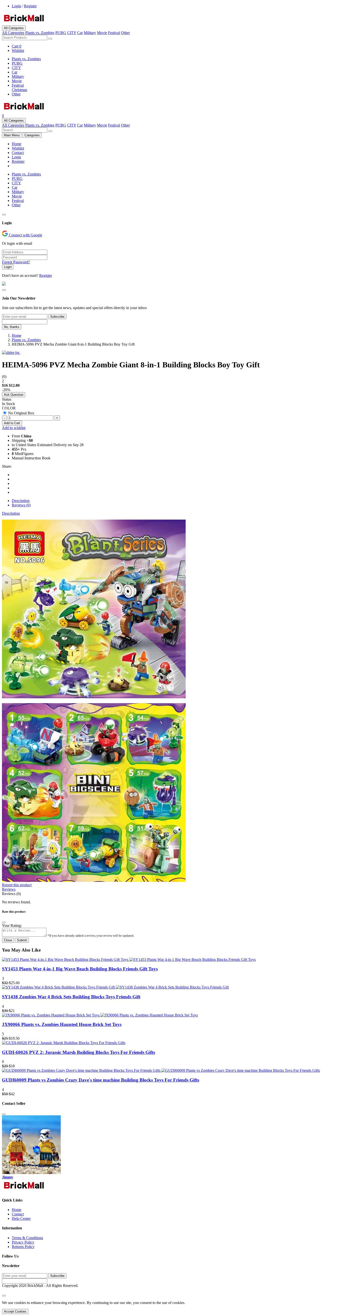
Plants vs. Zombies (39, 33)
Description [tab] (21, 501)
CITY (71, 33)
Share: (7, 466)
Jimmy (7, 1177)
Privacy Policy (23, 1242)
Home (16, 144)
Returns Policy (23, 1247)
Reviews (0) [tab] (21, 505)
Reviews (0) (11, 894)
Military (90, 33)
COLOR (9, 408)
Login (16, 6)
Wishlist (18, 148)
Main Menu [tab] (12, 135)
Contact (18, 153)
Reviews (8, 889)
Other (125, 33)
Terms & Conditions (27, 1238)
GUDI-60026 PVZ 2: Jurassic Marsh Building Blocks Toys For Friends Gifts (78, 1052)
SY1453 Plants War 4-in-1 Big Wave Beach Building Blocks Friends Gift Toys (80, 968)
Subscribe (57, 316)
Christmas (19, 90)
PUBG (60, 33)
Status (6, 399)
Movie (102, 33)
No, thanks (11, 327)
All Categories (14, 28)
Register (30, 6)
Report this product (17, 885)
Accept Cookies (15, 1311)
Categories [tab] (32, 135)
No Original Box (21, 413)
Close (8, 940)
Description (11, 513)
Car (80, 33)
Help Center (21, 1218)
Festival (114, 33)
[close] (4, 1295)
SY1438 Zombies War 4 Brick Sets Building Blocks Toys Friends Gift (71, 996)
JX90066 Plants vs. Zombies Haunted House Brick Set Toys (61, 1024)
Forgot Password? (16, 262)
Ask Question (13, 394)
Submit (22, 940)
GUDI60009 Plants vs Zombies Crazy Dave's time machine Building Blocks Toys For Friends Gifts (100, 1080)
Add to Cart (12, 423)
